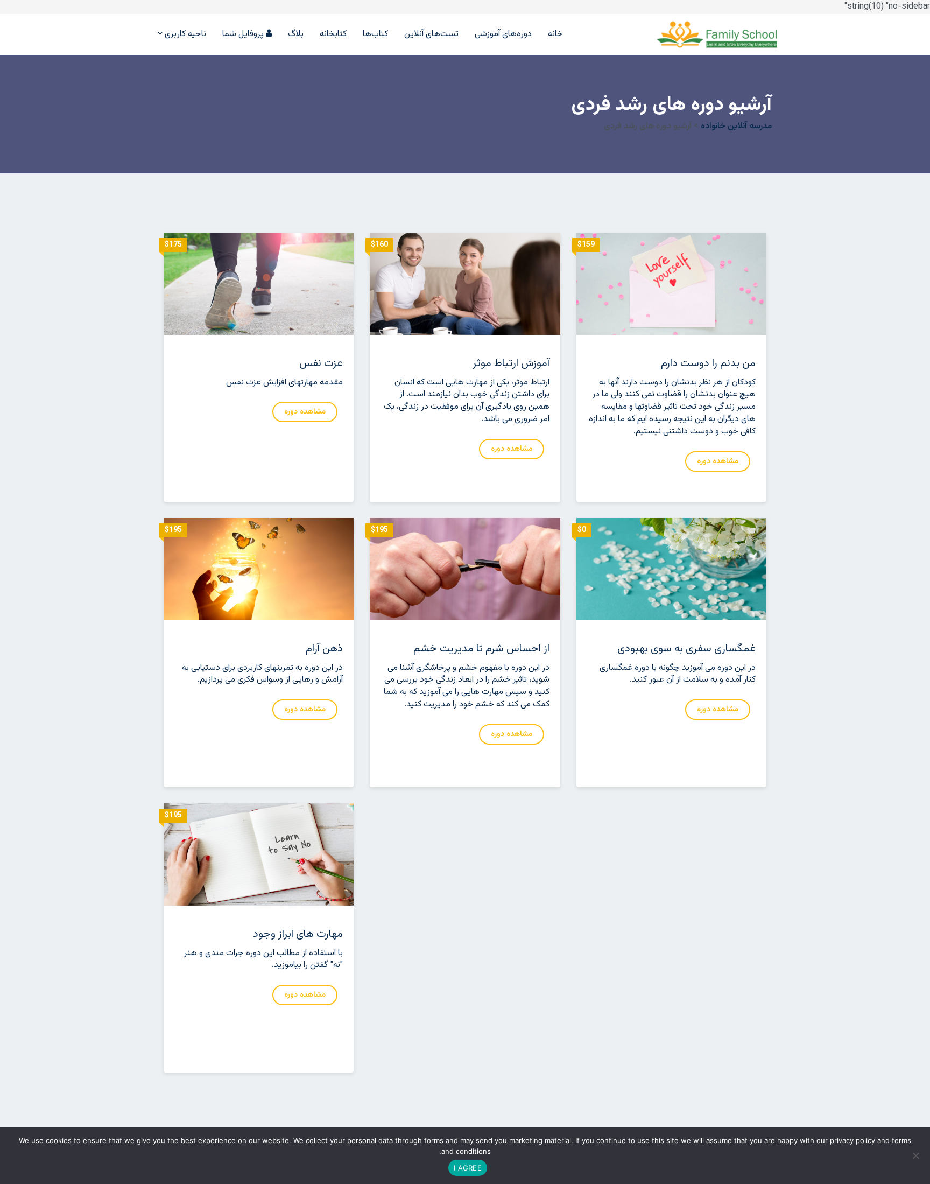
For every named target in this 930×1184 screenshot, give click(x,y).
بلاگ (296, 34)
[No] (916, 1155)
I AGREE (468, 1168)
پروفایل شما (244, 34)
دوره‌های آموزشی (503, 34)
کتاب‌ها (375, 34)
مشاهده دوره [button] (305, 412)
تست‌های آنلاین (431, 34)
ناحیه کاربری (184, 34)
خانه (555, 34)
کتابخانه (333, 34)
